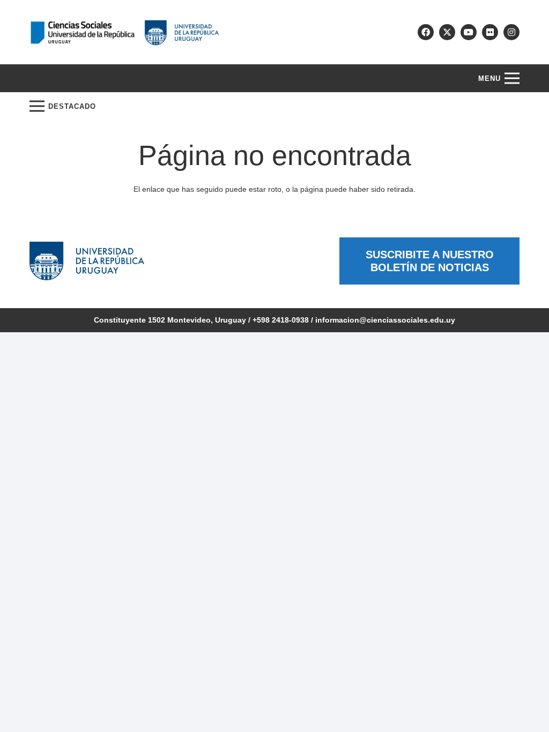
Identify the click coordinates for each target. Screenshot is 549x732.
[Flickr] (490, 32)
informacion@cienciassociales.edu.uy (385, 320)
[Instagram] (511, 32)
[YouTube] (469, 32)
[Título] (447, 32)
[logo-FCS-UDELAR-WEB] (124, 32)
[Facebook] (426, 32)
